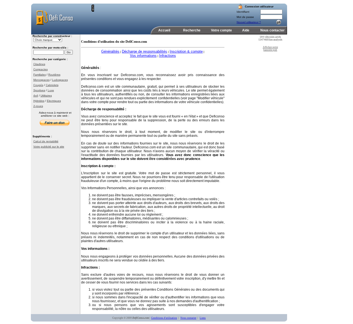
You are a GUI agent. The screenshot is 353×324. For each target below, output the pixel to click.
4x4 (35, 95)
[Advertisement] (158, 13)
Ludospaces (60, 79)
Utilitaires (46, 95)
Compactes (40, 69)
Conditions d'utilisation (164, 318)
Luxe (51, 90)
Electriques (54, 100)
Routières (54, 74)
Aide (245, 30)
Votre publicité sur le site (48, 146)
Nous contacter (272, 30)
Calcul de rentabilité (45, 141)
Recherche (191, 30)
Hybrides (38, 100)
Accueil (164, 30)
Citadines (39, 64)
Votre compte (221, 30)
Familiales (39, 74)
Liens (203, 318)
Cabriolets (52, 85)
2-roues (38, 106)
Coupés (38, 85)
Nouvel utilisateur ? (249, 22)
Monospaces (41, 79)
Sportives (39, 90)
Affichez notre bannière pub (270, 48)
